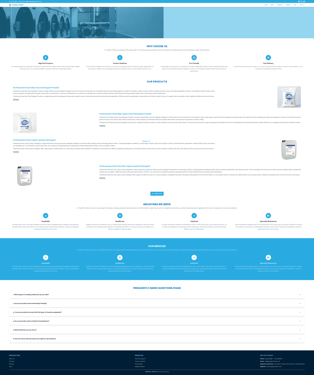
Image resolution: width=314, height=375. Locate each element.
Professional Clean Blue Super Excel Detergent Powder (125, 114)
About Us (12, 358)
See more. (16, 99)
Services (288, 4)
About (272, 4)
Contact (302, 4)
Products (280, 4)
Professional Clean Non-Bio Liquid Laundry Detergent (124, 166)
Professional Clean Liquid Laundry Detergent (34, 140)
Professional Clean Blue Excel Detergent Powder (36, 87)
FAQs (295, 4)
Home (265, 4)
